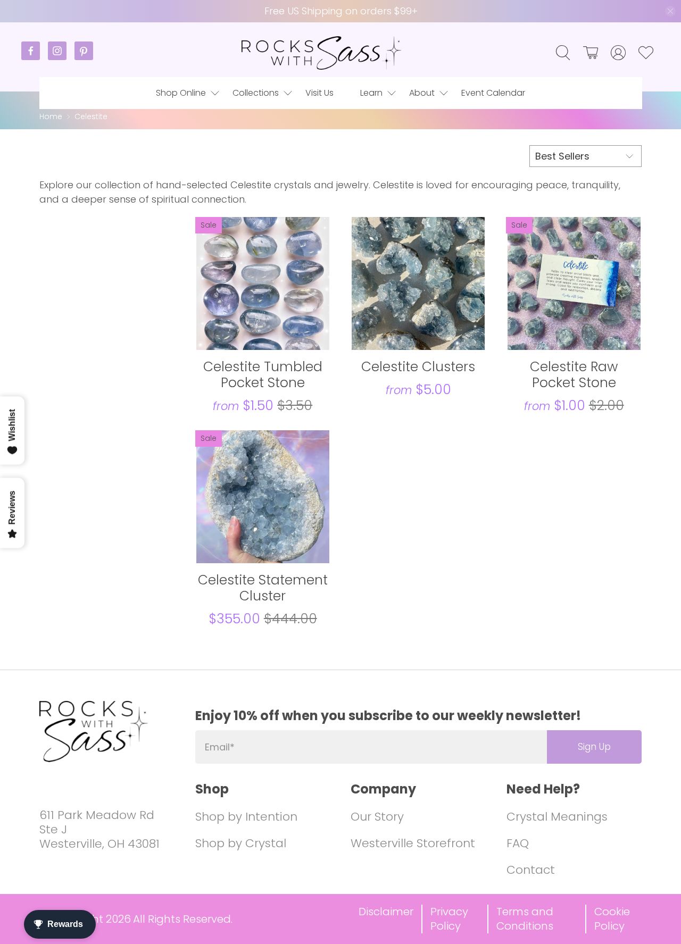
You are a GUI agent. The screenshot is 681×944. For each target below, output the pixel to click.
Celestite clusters (418, 366)
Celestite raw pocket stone (574, 374)
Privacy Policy (449, 918)
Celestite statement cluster (263, 587)
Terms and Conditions (524, 918)
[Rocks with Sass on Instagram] (61, 57)
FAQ (517, 843)
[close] (670, 11)
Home (50, 116)
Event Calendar (493, 93)
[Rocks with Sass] (321, 53)
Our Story (377, 816)
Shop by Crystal (240, 843)
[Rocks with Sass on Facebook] (34, 57)
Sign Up (594, 746)
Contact (530, 870)
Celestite (90, 116)
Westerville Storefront (413, 843)
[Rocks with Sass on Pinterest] (83, 57)
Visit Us (319, 93)
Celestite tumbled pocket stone (262, 374)
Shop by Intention (246, 816)
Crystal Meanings (557, 816)
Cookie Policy (612, 918)
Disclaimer (386, 911)
